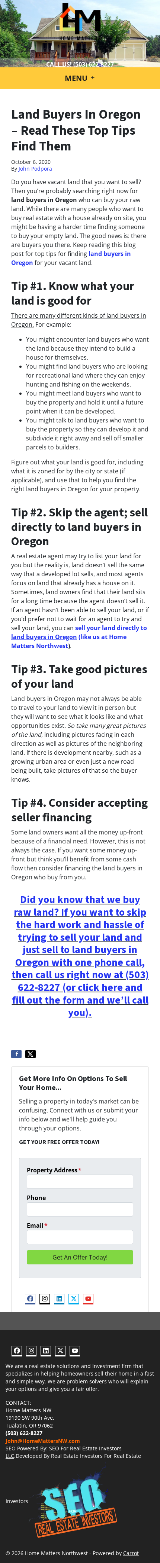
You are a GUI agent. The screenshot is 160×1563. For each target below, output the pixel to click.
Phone (36, 1198)
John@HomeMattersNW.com (43, 1440)
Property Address (54, 1170)
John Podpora (35, 168)
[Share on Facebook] (16, 1054)
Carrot (131, 1553)
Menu (77, 78)
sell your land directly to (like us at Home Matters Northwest (79, 637)
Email (37, 1225)
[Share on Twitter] (30, 1054)
